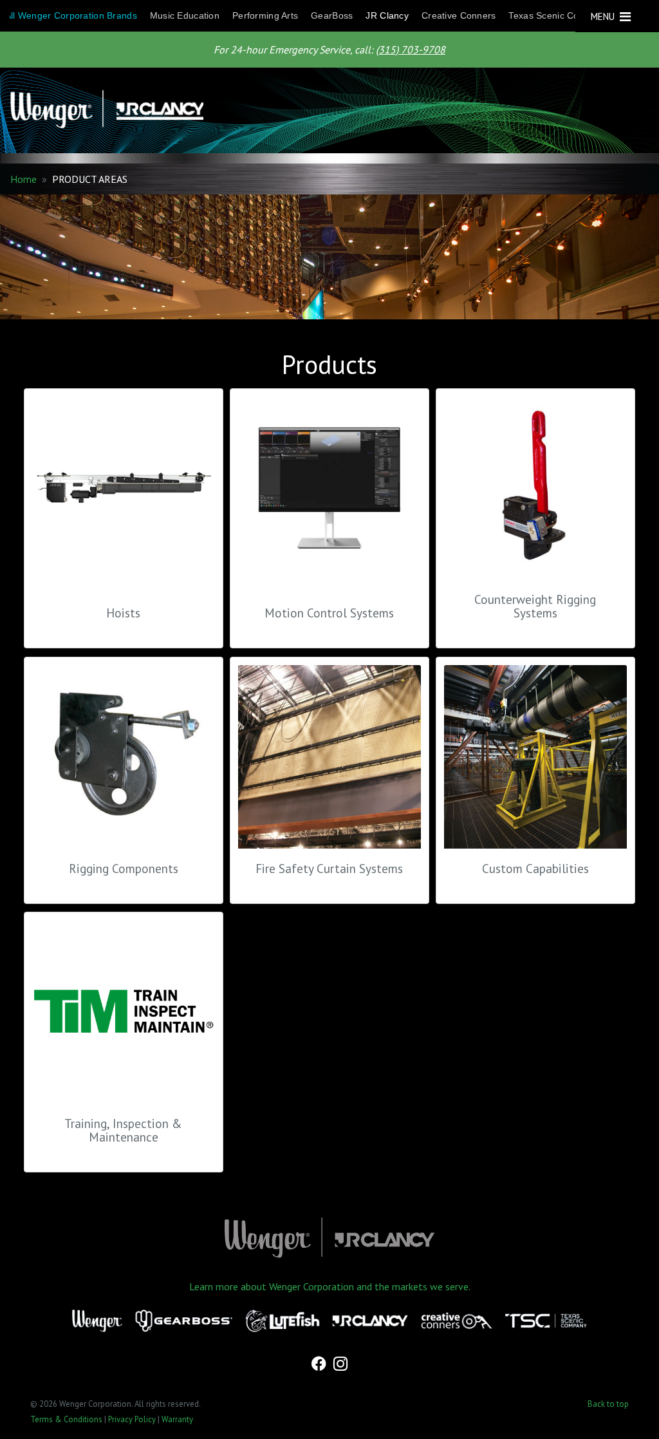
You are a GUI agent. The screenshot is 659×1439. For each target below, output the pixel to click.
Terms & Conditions (66, 1419)
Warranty (177, 1419)
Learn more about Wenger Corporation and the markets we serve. (329, 1286)
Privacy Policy (132, 1419)
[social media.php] (319, 1365)
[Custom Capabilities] (535, 756)
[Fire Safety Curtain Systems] (329, 756)
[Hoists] (123, 495)
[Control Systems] (329, 495)
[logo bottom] (329, 1238)
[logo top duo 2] (324, 110)
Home (23, 179)
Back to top (608, 1403)
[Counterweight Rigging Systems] (535, 488)
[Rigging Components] (123, 756)
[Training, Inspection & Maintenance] (123, 1011)
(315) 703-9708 (410, 49)
